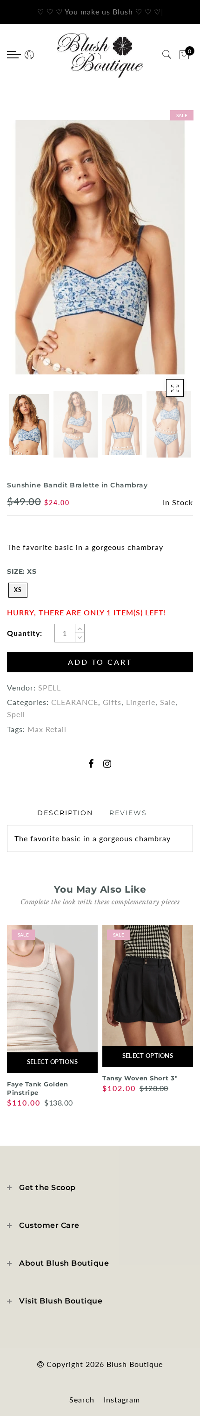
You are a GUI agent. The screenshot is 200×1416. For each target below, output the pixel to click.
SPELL (49, 687)
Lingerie (140, 701)
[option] (100, 247)
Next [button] (163, 253)
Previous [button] (25, 254)
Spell (16, 714)
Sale (167, 701)
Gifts (112, 701)
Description (65, 813)
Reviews (128, 813)
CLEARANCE (74, 701)
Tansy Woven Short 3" (140, 1078)
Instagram (122, 1399)
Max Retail (47, 729)
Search (81, 1399)
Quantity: (24, 632)
